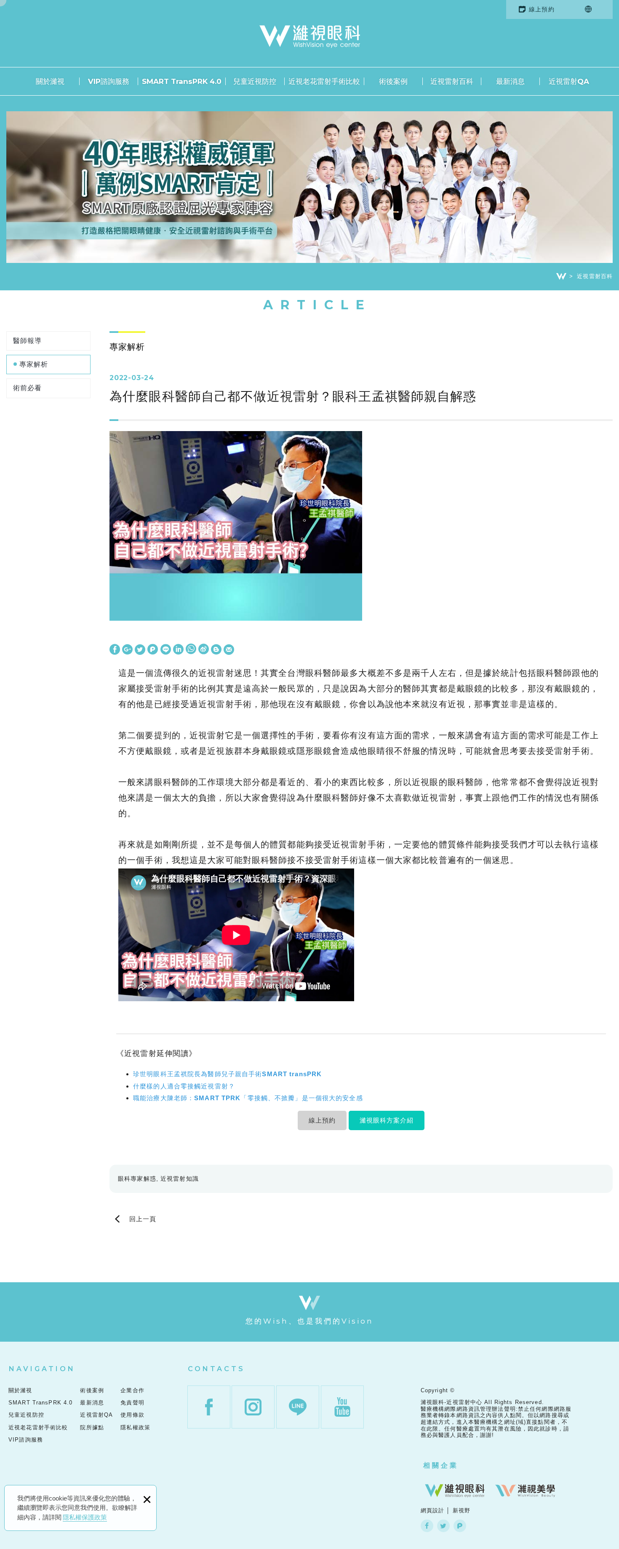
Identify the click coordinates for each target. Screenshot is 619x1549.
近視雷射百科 (451, 81)
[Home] (561, 276)
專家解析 (33, 364)
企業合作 (132, 1390)
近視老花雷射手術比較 (324, 81)
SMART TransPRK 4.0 (181, 81)
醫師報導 (27, 340)
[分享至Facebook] (114, 650)
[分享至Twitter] (140, 650)
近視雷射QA (569, 81)
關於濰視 (50, 81)
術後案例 (393, 81)
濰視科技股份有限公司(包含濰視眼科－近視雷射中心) (309, 36)
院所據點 (92, 1427)
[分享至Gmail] (229, 650)
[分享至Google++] (127, 650)
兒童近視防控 (254, 81)
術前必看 (27, 387)
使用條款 (132, 1415)
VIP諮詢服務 (108, 81)
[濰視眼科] (455, 1491)
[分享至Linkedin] (178, 650)
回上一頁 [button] (142, 1218)
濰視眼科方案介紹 (387, 1120)
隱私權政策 (135, 1427)
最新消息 (510, 81)
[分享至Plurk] (152, 650)
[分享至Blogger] (216, 650)
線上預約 (542, 9)
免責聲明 (132, 1402)
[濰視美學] (525, 1491)
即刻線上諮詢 (593, 917)
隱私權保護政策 (85, 1517)
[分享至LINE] (165, 650)
